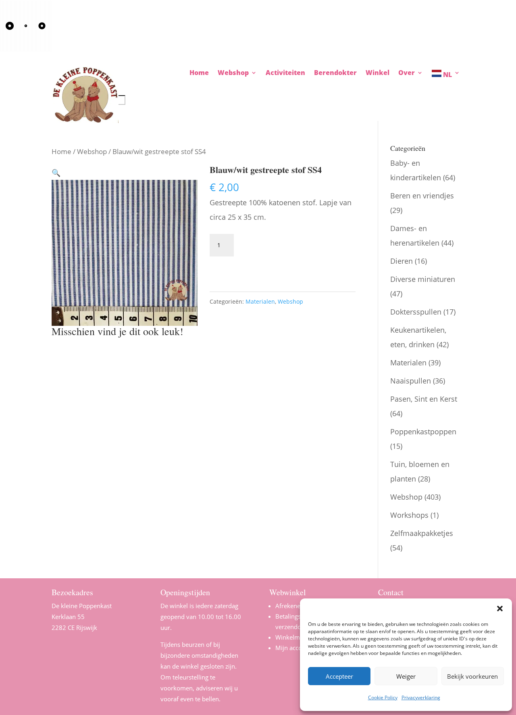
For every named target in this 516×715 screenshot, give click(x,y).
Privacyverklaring (421, 697)
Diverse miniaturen (422, 279)
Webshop (92, 151)
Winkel (377, 73)
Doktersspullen (415, 312)
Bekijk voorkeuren (472, 676)
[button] (500, 609)
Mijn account (293, 648)
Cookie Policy (382, 697)
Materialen (260, 301)
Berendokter (335, 73)
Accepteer (339, 676)
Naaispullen (410, 381)
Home (199, 73)
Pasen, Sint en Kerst (423, 399)
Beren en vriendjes (422, 195)
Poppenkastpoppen (423, 431)
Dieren (401, 261)
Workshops (409, 515)
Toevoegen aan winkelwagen (271, 266)
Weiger (406, 676)
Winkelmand (292, 637)
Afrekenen (289, 606)
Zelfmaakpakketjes (421, 533)
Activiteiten (285, 73)
